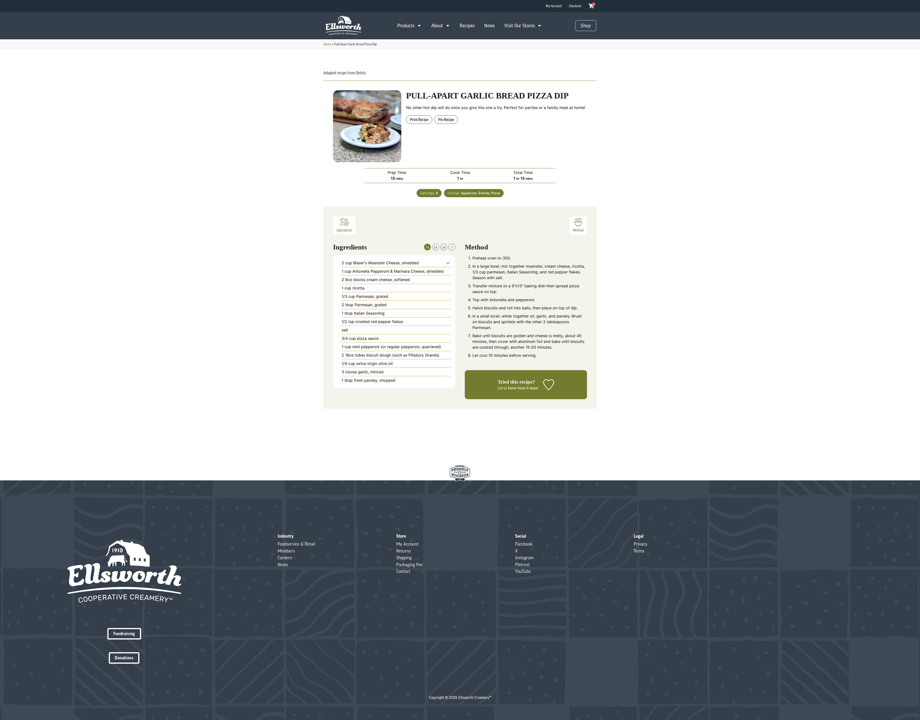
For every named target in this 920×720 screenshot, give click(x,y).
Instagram (524, 557)
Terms (639, 550)
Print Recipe (419, 119)
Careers (285, 557)
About (437, 25)
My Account (554, 6)
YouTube (523, 571)
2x (435, 247)
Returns (403, 550)
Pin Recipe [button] (446, 119)
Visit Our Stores (519, 25)
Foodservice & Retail (296, 544)
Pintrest (522, 564)
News (489, 25)
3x (444, 247)
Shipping (404, 557)
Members (286, 550)
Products (405, 25)
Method (578, 230)
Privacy (641, 544)
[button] (447, 263)
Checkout (575, 6)
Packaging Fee (409, 564)
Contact (403, 571)
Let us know (507, 388)
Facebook (523, 544)
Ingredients (344, 230)
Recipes (467, 25)
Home (327, 44)
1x (427, 247)
